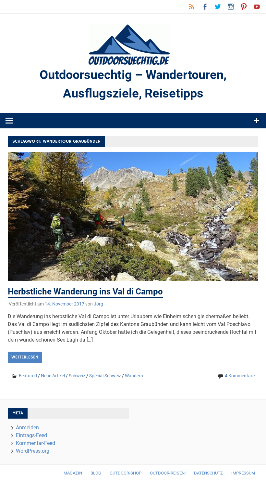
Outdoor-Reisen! (168, 473)
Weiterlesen (24, 357)
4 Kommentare (240, 375)
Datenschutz (208, 473)
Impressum (243, 473)
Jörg (98, 303)
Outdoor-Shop (125, 473)
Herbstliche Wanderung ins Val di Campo (85, 291)
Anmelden (27, 427)
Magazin (73, 473)
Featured (28, 375)
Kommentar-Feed (35, 443)
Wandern (134, 375)
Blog (96, 473)
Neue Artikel (53, 375)
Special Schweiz (105, 375)
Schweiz (77, 375)
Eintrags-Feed (31, 435)
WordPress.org (32, 451)
